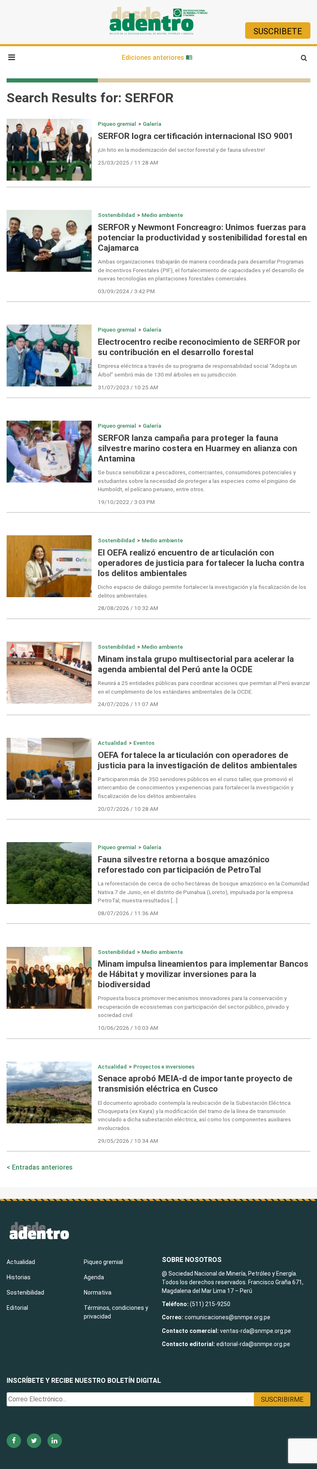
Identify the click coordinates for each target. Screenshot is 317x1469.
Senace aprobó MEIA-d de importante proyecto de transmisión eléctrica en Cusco (195, 1084)
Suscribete (277, 31)
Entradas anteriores (42, 1167)
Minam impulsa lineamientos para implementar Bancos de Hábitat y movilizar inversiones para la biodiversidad (203, 974)
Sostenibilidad (116, 215)
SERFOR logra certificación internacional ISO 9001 (195, 136)
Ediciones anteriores (154, 57)
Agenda (94, 1277)
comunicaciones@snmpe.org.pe (228, 1317)
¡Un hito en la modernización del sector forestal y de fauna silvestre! (181, 149)
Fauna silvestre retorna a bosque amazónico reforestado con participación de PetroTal (184, 865)
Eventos (143, 742)
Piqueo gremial (117, 123)
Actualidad (112, 742)
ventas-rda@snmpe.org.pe (255, 1331)
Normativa (97, 1292)
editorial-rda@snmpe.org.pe (253, 1344)
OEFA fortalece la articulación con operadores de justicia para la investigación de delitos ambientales (197, 760)
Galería (152, 123)
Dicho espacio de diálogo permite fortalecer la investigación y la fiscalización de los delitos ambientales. (202, 591)
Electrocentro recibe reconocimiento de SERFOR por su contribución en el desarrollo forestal (199, 347)
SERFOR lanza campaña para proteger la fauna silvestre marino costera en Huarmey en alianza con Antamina (197, 448)
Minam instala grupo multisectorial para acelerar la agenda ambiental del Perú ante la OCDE (196, 664)
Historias (19, 1277)
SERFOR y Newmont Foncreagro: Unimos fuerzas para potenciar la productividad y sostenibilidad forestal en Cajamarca (202, 237)
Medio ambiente (162, 215)
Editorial (17, 1307)
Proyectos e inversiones (163, 1066)
